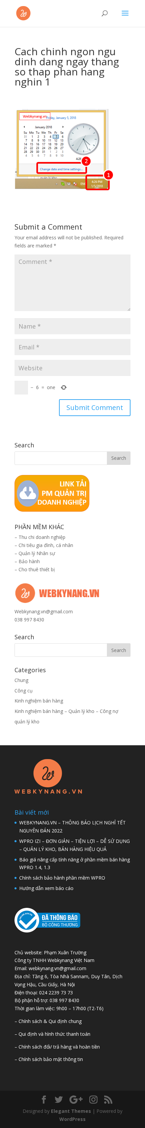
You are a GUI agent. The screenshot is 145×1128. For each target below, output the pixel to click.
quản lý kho (26, 721)
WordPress (72, 1119)
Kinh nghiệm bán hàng (38, 700)
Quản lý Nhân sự (37, 553)
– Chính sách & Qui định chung (48, 1021)
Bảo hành (29, 561)
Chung (21, 680)
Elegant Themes (71, 1111)
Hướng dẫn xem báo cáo (46, 888)
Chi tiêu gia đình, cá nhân (46, 545)
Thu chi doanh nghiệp (42, 537)
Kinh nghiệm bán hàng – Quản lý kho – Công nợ (66, 711)
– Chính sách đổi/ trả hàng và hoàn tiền (57, 1047)
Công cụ (23, 690)
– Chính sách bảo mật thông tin (48, 1059)
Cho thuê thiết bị (37, 569)
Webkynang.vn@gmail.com (43, 611)
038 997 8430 (29, 619)
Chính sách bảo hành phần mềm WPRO (62, 878)
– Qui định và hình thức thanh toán (52, 1034)
